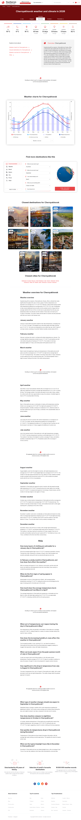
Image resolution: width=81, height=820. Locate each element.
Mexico (42, 804)
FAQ (9, 810)
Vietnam (42, 807)
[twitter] (38, 784)
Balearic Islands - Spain (67, 804)
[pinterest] (46, 784)
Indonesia (32, 810)
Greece (42, 810)
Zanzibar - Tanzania (66, 810)
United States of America (35, 807)
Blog (9, 801)
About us (10, 798)
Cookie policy (11, 807)
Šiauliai (36, 282)
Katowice (54, 282)
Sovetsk (29, 280)
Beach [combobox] (27, 179)
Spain (31, 804)
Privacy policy (11, 804)
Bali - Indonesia (54, 810)
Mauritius (53, 801)
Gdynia (57, 280)
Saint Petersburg (40, 280)
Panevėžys (44, 282)
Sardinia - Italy (54, 807)
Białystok (53, 280)
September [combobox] (28, 173)
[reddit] (42, 784)
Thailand (31, 801)
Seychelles (64, 801)
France (42, 801)
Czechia (64, 807)
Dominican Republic (55, 804)
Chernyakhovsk (16, 6)
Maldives (53, 798)
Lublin (39, 282)
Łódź (45, 280)
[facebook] (35, 784)
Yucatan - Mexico (66, 798)
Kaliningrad (24, 280)
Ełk (33, 282)
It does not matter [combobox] (30, 185)
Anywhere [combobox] (28, 166)
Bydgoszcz (26, 282)
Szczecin (49, 282)
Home (4, 6)
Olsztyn (48, 280)
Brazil (42, 798)
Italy (30, 798)
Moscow (33, 280)
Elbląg (31, 282)
